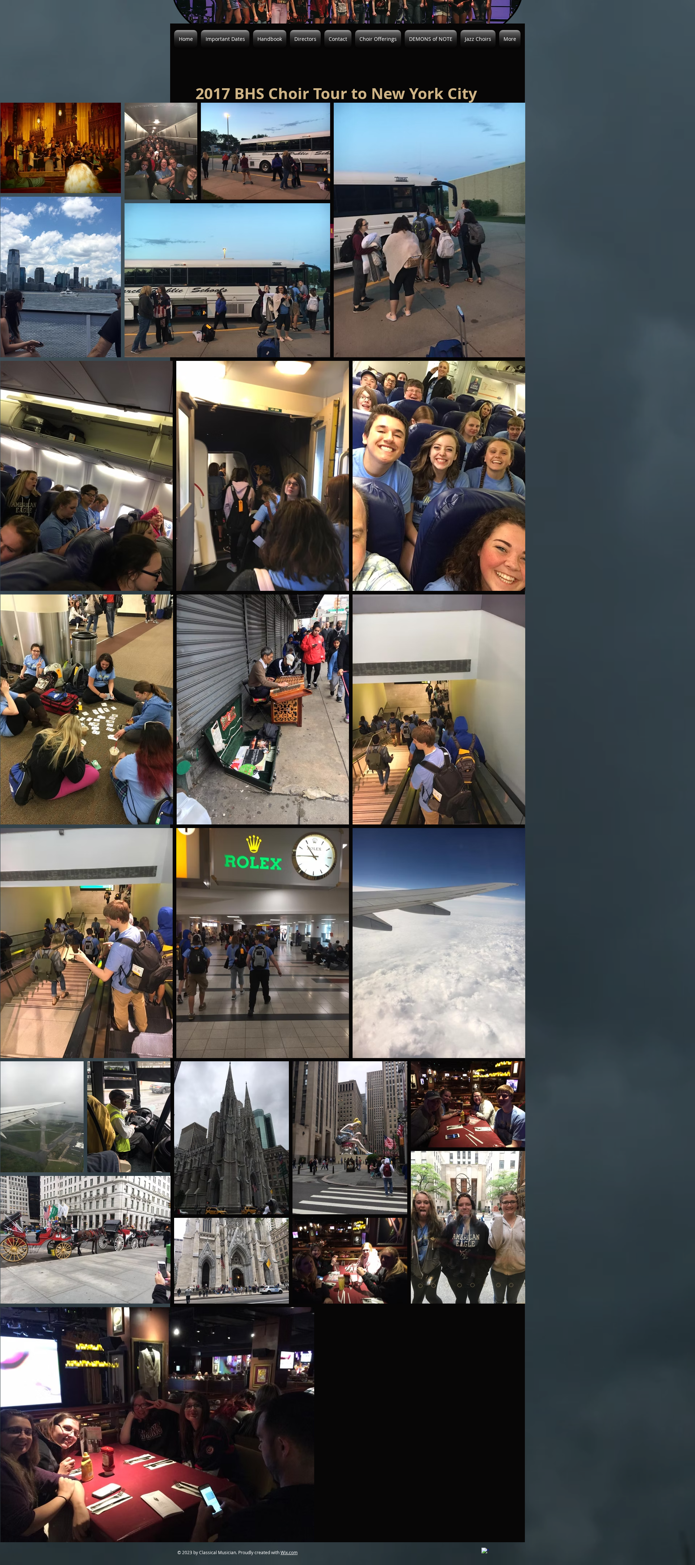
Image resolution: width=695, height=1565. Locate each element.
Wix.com (289, 1552)
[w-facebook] (485, 1551)
